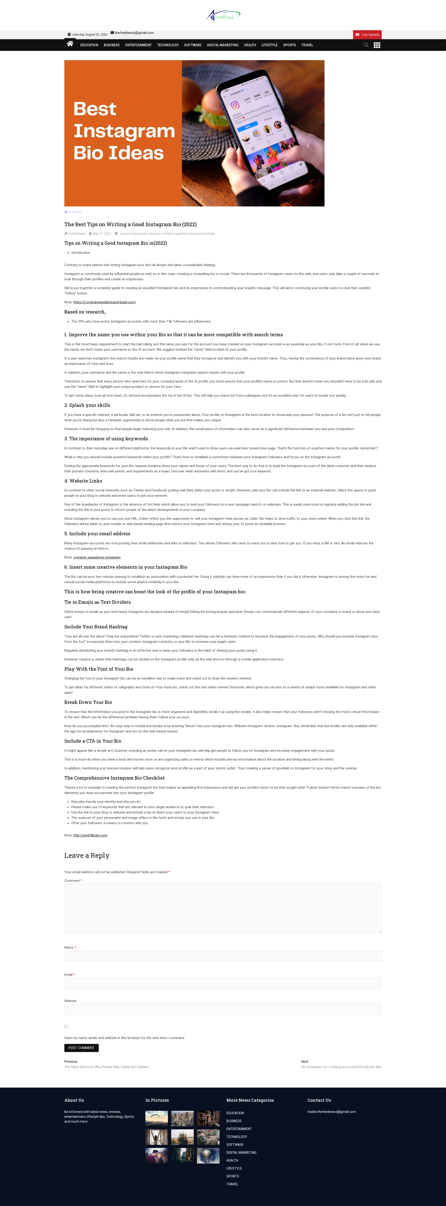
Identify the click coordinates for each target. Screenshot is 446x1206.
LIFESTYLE (270, 45)
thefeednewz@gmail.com (134, 33)
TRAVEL (307, 45)
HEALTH (250, 45)
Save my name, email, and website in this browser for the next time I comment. (124, 1038)
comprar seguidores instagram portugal (188, 233)
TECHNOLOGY (168, 45)
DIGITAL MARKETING (223, 45)
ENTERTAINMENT (138, 45)
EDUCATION (89, 45)
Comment (73, 881)
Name (70, 947)
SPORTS (289, 45)
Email (69, 975)
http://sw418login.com (90, 835)
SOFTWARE (193, 45)
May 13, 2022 (102, 233)
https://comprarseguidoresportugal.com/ (104, 302)
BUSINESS (112, 45)
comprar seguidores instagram (140, 233)
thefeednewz (77, 233)
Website (70, 1001)
